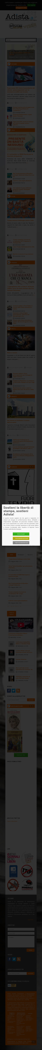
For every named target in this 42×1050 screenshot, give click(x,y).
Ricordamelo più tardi (21, 538)
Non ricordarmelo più (21, 542)
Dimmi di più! (21, 534)
